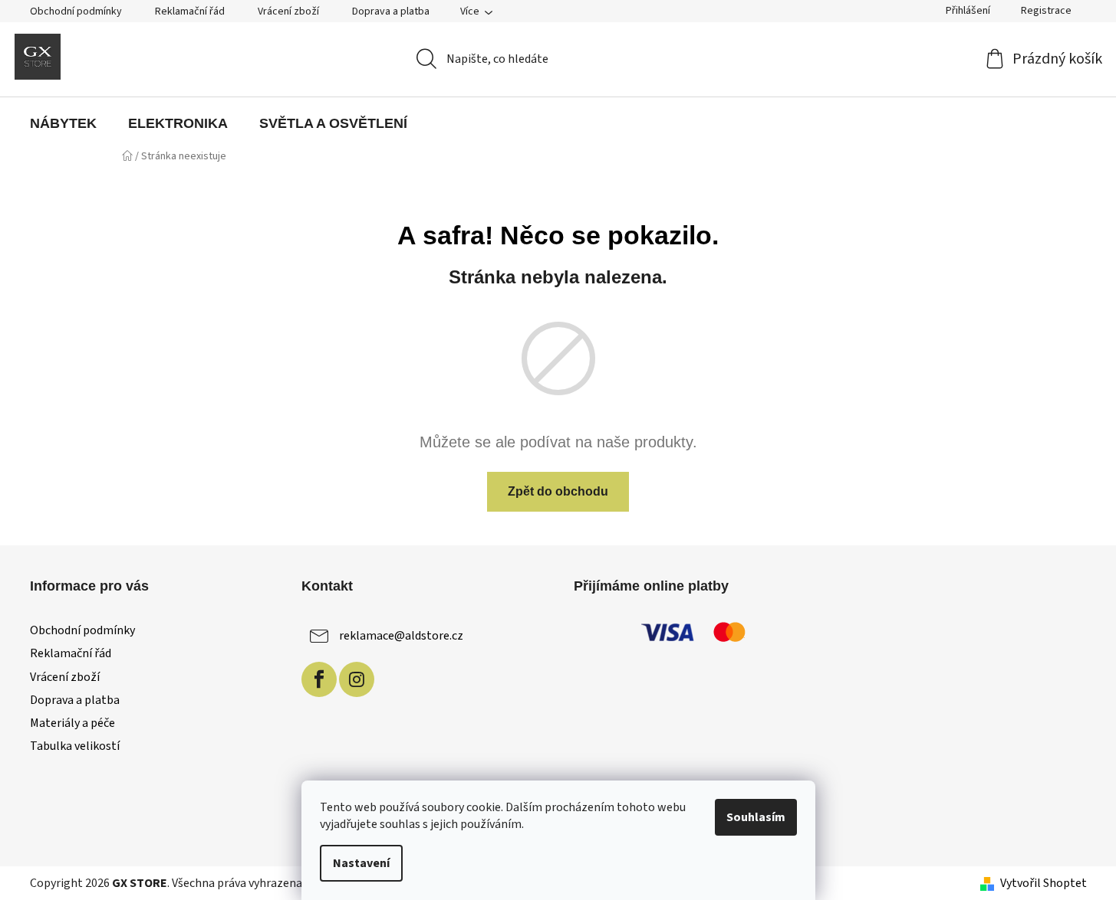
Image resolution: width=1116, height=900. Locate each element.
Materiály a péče (72, 723)
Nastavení (361, 863)
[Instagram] (356, 679)
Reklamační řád (190, 11)
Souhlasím (755, 817)
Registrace (1046, 10)
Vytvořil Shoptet (1043, 883)
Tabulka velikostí (75, 746)
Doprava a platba (391, 11)
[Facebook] (319, 679)
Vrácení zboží (288, 11)
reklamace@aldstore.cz (401, 635)
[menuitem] (63, 123)
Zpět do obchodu (558, 491)
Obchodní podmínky (76, 11)
